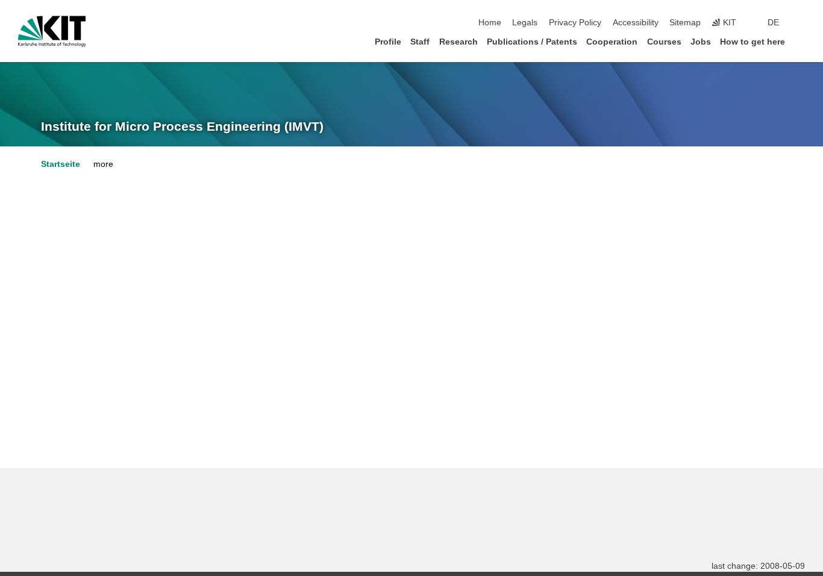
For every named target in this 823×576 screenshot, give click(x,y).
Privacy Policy (575, 22)
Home (489, 22)
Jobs (700, 41)
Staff (420, 41)
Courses (664, 41)
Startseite (60, 164)
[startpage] (801, 41)
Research (458, 41)
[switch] (801, 23)
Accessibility (636, 22)
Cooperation (611, 41)
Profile (388, 41)
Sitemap (685, 22)
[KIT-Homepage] (52, 31)
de (773, 22)
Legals (524, 22)
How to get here (752, 41)
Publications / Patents (532, 41)
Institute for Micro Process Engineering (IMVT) (182, 126)
